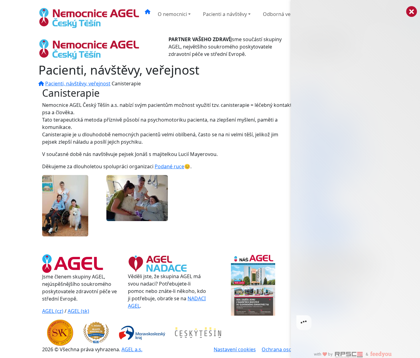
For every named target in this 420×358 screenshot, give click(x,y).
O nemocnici (172, 14)
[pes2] (137, 197)
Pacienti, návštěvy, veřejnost (77, 83)
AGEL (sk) (78, 311)
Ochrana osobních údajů (290, 349)
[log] (355, 169)
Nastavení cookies (235, 349)
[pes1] (65, 205)
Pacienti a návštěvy (225, 14)
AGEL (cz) (52, 311)
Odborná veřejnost (285, 14)
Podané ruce (169, 166)
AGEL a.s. (131, 349)
